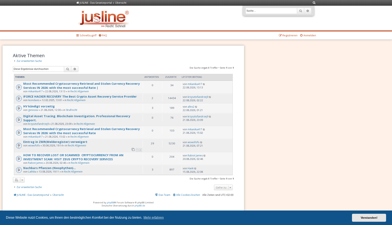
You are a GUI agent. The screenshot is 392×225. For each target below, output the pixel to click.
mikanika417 (35, 91)
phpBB (110, 202)
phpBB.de (140, 205)
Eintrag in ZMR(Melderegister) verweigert (55, 142)
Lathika (32, 171)
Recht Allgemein (79, 91)
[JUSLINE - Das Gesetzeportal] (104, 18)
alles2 (191, 106)
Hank (191, 168)
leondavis (33, 100)
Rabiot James (35, 163)
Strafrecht (71, 110)
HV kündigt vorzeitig (39, 106)
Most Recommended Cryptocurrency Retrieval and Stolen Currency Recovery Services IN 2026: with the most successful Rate (81, 131)
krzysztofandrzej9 (198, 97)
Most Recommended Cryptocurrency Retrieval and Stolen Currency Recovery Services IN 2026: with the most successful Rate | (81, 85)
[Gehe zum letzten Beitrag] (204, 84)
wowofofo (34, 145)
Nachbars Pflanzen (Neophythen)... (49, 168)
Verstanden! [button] (369, 217)
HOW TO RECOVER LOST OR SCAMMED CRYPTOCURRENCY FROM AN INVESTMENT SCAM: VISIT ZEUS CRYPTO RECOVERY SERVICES (73, 157)
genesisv (33, 110)
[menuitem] (314, 3)
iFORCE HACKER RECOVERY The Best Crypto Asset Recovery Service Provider (80, 96)
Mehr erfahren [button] (154, 217)
